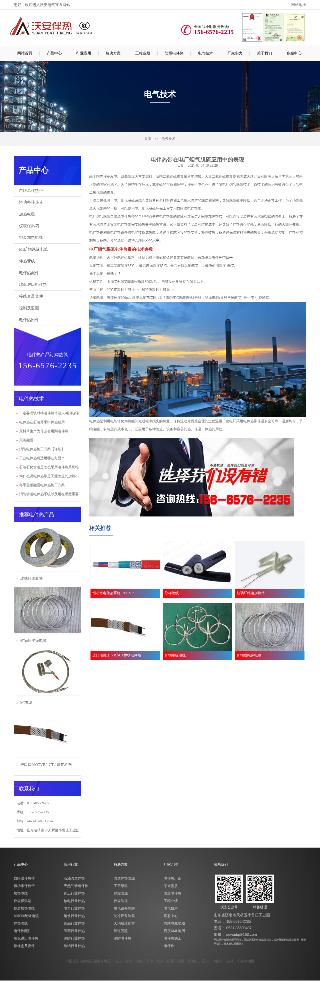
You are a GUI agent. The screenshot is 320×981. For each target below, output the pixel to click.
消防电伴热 (122, 938)
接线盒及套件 (31, 296)
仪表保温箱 (29, 226)
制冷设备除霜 (124, 916)
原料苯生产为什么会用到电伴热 (43, 431)
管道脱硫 (121, 931)
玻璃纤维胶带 (31, 578)
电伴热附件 (29, 320)
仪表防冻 (121, 901)
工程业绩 (171, 901)
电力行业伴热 (74, 908)
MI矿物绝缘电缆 (33, 249)
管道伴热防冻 (124, 878)
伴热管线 (27, 261)
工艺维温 (121, 886)
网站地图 (298, 5)
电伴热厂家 (172, 878)
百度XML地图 (174, 931)
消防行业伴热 (74, 938)
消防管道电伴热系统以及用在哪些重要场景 (52, 494)
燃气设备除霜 (124, 908)
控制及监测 (29, 308)
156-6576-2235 (238, 921)
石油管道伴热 (74, 878)
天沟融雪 (26, 440)
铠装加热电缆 (31, 237)
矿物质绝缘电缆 (32, 641)
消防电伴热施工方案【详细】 (42, 449)
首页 (148, 139)
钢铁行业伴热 (74, 916)
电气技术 (169, 139)
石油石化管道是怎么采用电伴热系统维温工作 (54, 467)
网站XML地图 (174, 923)
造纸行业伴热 (74, 946)
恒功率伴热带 (31, 202)
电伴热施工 (172, 938)
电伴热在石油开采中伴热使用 (42, 422)
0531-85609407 (239, 928)
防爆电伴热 (172, 893)
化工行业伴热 (74, 893)
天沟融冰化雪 (124, 923)
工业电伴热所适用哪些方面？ (42, 458)
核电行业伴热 (74, 901)
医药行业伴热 (74, 931)
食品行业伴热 (74, 923)
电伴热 (169, 946)
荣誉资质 (171, 886)
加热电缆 (27, 214)
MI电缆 (25, 703)
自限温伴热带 (31, 190)
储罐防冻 (121, 893)
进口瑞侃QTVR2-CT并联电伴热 (45, 765)
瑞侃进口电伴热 (33, 284)
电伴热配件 (29, 273)
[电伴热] (52, 26)
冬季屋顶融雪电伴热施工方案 (42, 485)
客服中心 (171, 916)
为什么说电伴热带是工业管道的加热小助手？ (54, 476)
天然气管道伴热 (76, 886)
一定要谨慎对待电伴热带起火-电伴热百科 (51, 413)
